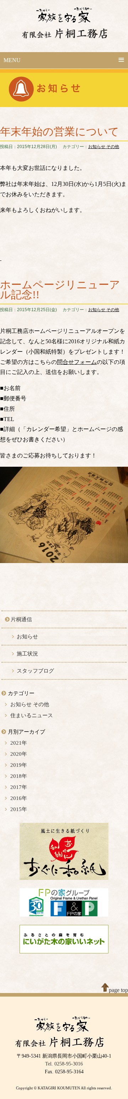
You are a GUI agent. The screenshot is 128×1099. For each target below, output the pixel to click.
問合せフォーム (77, 362)
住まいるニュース (31, 715)
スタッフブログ (35, 671)
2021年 (18, 743)
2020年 (18, 754)
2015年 (18, 809)
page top (118, 990)
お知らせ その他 (103, 146)
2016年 (18, 798)
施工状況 (27, 654)
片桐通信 (21, 619)
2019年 (18, 765)
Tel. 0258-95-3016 (64, 1064)
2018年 (18, 776)
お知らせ (27, 636)
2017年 (18, 787)
